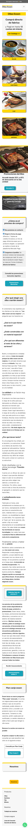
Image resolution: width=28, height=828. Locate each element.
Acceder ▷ (10, 188)
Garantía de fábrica (10, 822)
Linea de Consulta (9, 820)
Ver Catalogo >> (14, 33)
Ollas (5, 796)
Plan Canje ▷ (14, 753)
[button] (25, 825)
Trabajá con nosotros (10, 811)
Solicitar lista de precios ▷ (14, 593)
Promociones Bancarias (14, 283)
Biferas (6, 802)
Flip (5, 800)
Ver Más (21, 206)
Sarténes (7, 798)
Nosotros (14, 782)
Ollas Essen (7, 7)
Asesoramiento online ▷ (14, 673)
